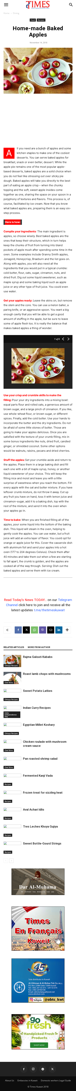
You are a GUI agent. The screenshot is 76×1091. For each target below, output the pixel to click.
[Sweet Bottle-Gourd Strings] (12, 847)
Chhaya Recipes (11, 665)
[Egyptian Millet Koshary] (12, 729)
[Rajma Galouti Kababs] (12, 661)
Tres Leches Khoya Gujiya (40, 826)
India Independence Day (11, 715)
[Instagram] (33, 1069)
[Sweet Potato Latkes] (12, 695)
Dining (16, 13)
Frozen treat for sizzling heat (43, 792)
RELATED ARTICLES (14, 647)
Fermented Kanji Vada (38, 775)
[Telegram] (42, 1069)
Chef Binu (9, 682)
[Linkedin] (58, 630)
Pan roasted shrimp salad (40, 758)
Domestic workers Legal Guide (56, 1080)
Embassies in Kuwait (27, 1080)
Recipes (41, 20)
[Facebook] (18, 630)
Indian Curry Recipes (37, 707)
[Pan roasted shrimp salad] (12, 763)
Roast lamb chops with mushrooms (47, 674)
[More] (67, 630)
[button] (6, 5)
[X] (26, 630)
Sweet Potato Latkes (37, 691)
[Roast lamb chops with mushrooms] (12, 678)
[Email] (50, 630)
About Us (9, 1080)
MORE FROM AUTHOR (39, 647)
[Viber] (42, 630)
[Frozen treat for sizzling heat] (12, 797)
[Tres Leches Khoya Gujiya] (12, 831)
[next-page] (11, 860)
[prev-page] (6, 860)
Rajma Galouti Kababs (37, 657)
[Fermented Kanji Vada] (12, 780)
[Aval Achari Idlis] (12, 814)
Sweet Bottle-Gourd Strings (42, 843)
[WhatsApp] (34, 630)
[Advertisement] (38, 120)
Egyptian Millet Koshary (39, 724)
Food (33, 20)
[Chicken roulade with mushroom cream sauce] (12, 746)
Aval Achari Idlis (33, 809)
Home (7, 13)
